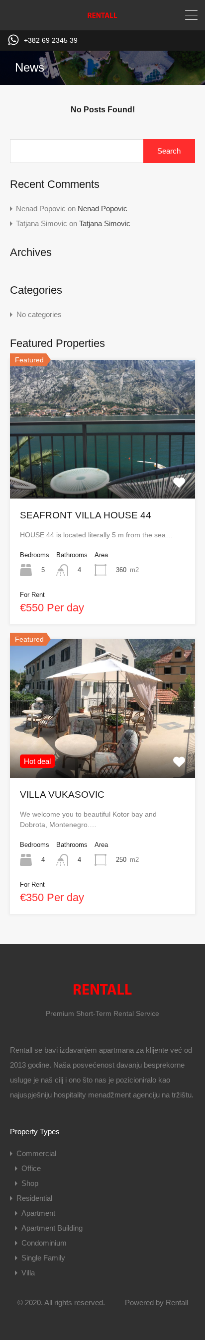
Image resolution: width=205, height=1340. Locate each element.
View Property (102, 471)
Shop (29, 1183)
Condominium (44, 1243)
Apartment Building (52, 1228)
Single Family (43, 1258)
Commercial (36, 1153)
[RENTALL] (102, 18)
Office (31, 1168)
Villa (28, 1272)
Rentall (177, 1302)
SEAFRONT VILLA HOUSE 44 (85, 515)
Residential (34, 1198)
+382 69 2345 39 (51, 40)
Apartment (38, 1213)
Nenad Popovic (102, 208)
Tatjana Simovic (104, 223)
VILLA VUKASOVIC (62, 794)
